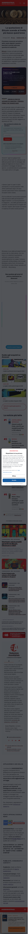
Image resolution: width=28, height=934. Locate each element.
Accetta (14, 480)
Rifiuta (14, 476)
